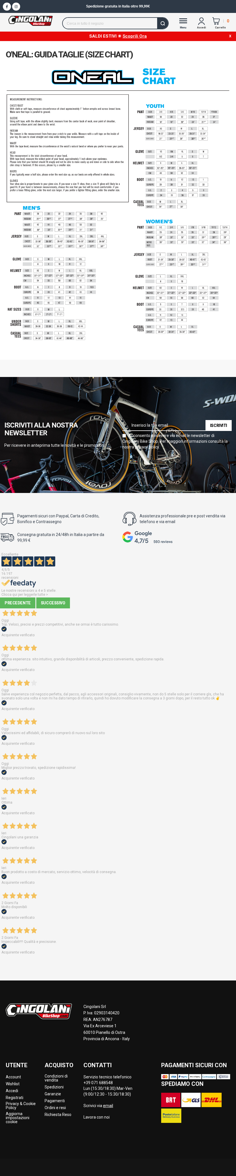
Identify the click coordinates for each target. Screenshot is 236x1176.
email (108, 1106)
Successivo (53, 603)
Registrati (14, 1098)
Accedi (12, 1091)
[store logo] (30, 21)
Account (13, 1077)
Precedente (18, 603)
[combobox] (115, 23)
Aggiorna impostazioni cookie (17, 1118)
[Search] (162, 23)
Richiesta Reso (58, 1115)
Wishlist (13, 1084)
